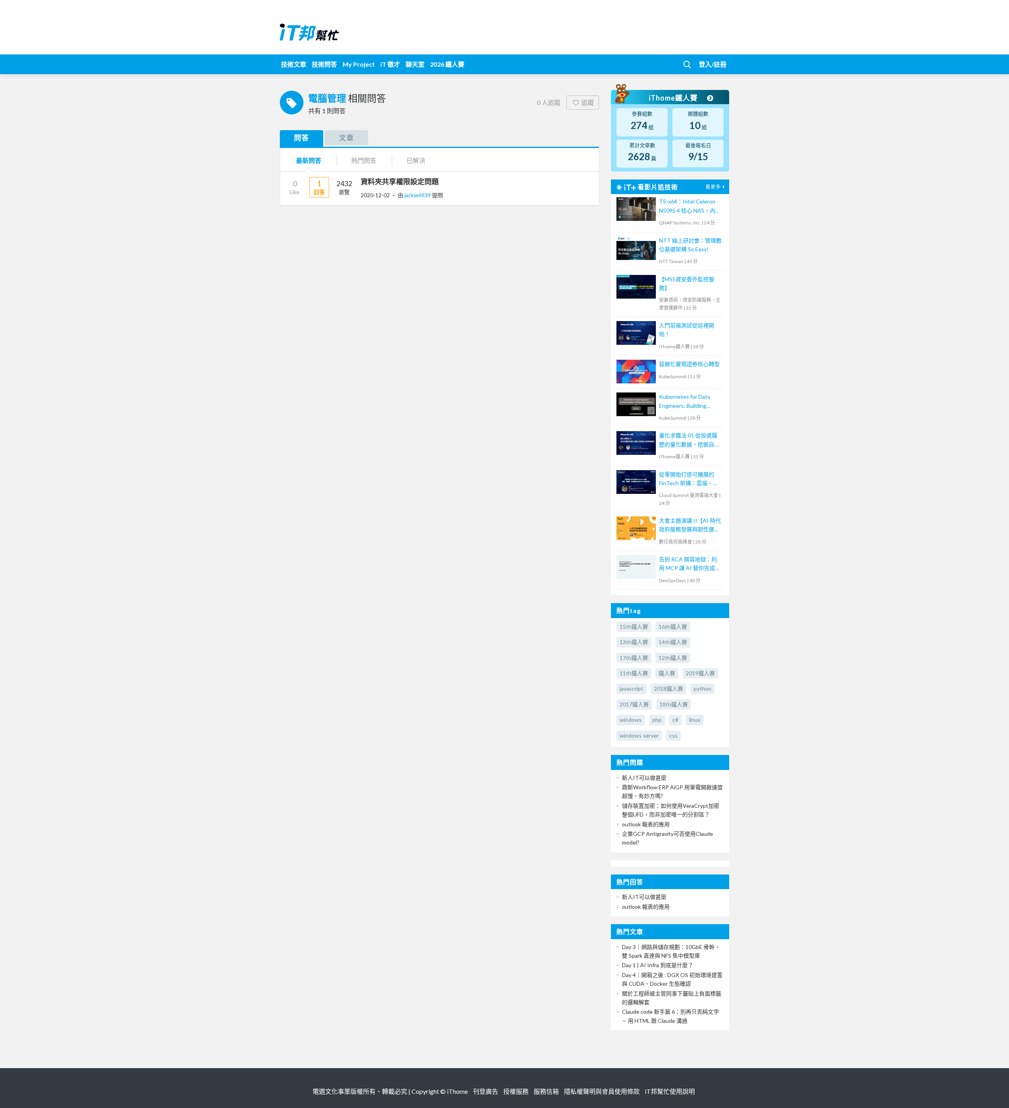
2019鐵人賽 (700, 673)
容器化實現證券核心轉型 (689, 364)
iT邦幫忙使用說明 (670, 1091)
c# (675, 719)
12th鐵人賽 (673, 657)
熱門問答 (363, 160)
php (657, 719)
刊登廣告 (485, 1091)
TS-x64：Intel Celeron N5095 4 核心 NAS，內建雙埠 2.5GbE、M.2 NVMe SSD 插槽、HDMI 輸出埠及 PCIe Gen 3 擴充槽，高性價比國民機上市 (690, 206)
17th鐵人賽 (634, 657)
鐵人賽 (667, 673)
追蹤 (587, 102)
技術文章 (293, 64)
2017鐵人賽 (634, 704)
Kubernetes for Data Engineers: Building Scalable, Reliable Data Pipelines (686, 401)
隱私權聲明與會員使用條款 (602, 1091)
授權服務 (516, 1091)
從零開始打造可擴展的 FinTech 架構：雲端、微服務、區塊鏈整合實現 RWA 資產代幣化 (689, 479)
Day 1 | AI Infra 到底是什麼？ (657, 965)
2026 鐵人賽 (447, 64)
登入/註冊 (712, 64)
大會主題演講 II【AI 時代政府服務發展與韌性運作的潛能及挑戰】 (690, 525)
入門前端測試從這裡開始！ (686, 329)
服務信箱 (546, 1091)
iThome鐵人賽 (674, 97)
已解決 (415, 160)
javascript (631, 688)
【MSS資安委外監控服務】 (686, 283)
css (673, 735)
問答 (301, 137)
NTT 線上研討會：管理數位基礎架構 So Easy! (690, 244)
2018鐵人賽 (668, 688)
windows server (639, 735)
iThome (457, 1091)
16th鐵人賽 (673, 626)
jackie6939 (418, 195)
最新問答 (308, 160)
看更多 (713, 187)
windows (631, 719)
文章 (346, 137)
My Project (359, 64)
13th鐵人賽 (634, 642)
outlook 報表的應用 (646, 824)
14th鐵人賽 (673, 642)
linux (694, 719)
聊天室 (415, 64)
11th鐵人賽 (634, 673)
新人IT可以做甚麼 (644, 777)
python (702, 688)
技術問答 (324, 64)
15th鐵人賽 (634, 626)
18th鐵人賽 (673, 704)
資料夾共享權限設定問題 (400, 181)
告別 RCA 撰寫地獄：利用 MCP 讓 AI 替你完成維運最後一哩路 (689, 564)
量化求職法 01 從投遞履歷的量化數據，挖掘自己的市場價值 (689, 440)
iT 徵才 (390, 64)
